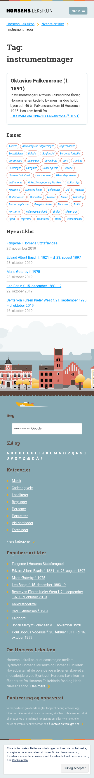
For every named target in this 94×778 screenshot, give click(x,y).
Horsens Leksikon (21, 24)
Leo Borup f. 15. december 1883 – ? (34, 286)
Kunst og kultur (33, 189)
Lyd (68, 189)
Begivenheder (67, 146)
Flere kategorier (21, 541)
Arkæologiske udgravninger (38, 146)
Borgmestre (15, 160)
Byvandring (51, 160)
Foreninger (15, 168)
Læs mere (41, 686)
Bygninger (33, 160)
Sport (12, 218)
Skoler (56, 211)
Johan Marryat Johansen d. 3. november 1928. (47, 625)
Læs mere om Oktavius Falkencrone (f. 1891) (44, 116)
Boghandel (48, 153)
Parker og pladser (19, 204)
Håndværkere (42, 175)
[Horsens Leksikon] (29, 11)
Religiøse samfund (36, 211)
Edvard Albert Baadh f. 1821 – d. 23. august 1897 (44, 257)
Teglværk (26, 218)
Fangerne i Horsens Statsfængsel (32, 243)
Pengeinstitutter (43, 204)
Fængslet (31, 168)
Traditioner (43, 218)
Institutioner (15, 182)
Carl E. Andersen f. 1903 (30, 611)
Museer (51, 197)
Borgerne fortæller (70, 153)
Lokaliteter (54, 189)
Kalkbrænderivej (24, 604)
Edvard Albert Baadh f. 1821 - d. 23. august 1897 (48, 571)
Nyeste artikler (53, 24)
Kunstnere (14, 189)
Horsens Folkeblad (19, 175)
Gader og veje (50, 168)
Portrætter (15, 211)
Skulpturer (71, 211)
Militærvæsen (16, 197)
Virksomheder (74, 218)
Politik (77, 204)
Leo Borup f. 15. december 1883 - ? (39, 585)
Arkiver (13, 146)
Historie (68, 168)
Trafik (58, 218)
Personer (63, 204)
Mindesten (36, 197)
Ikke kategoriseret (66, 175)
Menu (78, 11)
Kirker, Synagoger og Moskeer (45, 182)
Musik (64, 197)
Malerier (79, 189)
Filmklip (77, 160)
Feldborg (19, 618)
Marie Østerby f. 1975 (23, 272)
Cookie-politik (20, 760)
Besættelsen (16, 153)
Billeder (32, 153)
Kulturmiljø (73, 182)
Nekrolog (78, 197)
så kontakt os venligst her (66, 724)
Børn (65, 160)
